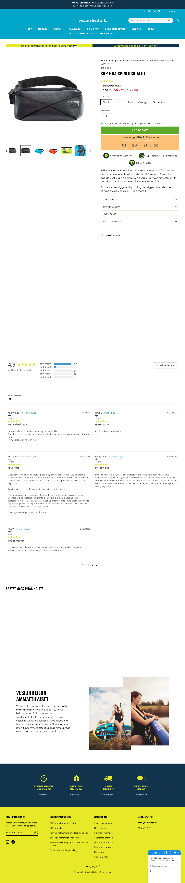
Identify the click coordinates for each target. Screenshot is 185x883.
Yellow (119, 102)
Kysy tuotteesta (112, 221)
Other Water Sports (115, 28)
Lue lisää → (44, 794)
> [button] (102, 564)
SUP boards (56, 828)
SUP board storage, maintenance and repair (69, 844)
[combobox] (148, 20)
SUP (30, 28)
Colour (105, 96)
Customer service (103, 823)
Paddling (43, 28)
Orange (142, 102)
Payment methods (103, 832)
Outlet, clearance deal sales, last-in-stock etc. (92, 33)
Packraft (58, 28)
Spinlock (106, 68)
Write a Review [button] (166, 365)
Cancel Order (101, 856)
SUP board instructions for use (65, 837)
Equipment (137, 28)
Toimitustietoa (111, 206)
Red (130, 102)
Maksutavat (109, 214)
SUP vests (105, 63)
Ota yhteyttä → (141, 794)
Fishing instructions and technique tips (69, 832)
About (151, 28)
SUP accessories (167, 60)
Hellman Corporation (101, 872)
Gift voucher (100, 828)
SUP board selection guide (63, 823)
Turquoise (158, 102)
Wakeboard (75, 28)
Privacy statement (103, 847)
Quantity (106, 110)
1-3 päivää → (108, 794)
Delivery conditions (104, 842)
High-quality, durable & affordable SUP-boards (133, 60)
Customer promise (103, 837)
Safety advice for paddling (63, 850)
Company (99, 852)
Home (104, 60)
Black (106, 102)
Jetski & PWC (93, 28)
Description (110, 199)
